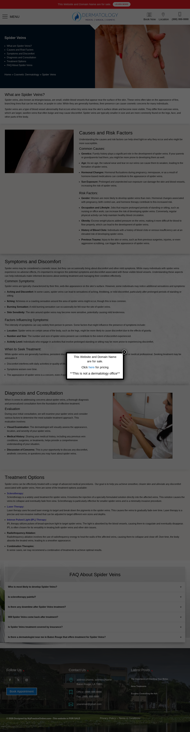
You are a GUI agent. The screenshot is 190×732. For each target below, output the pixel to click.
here (92, 367)
